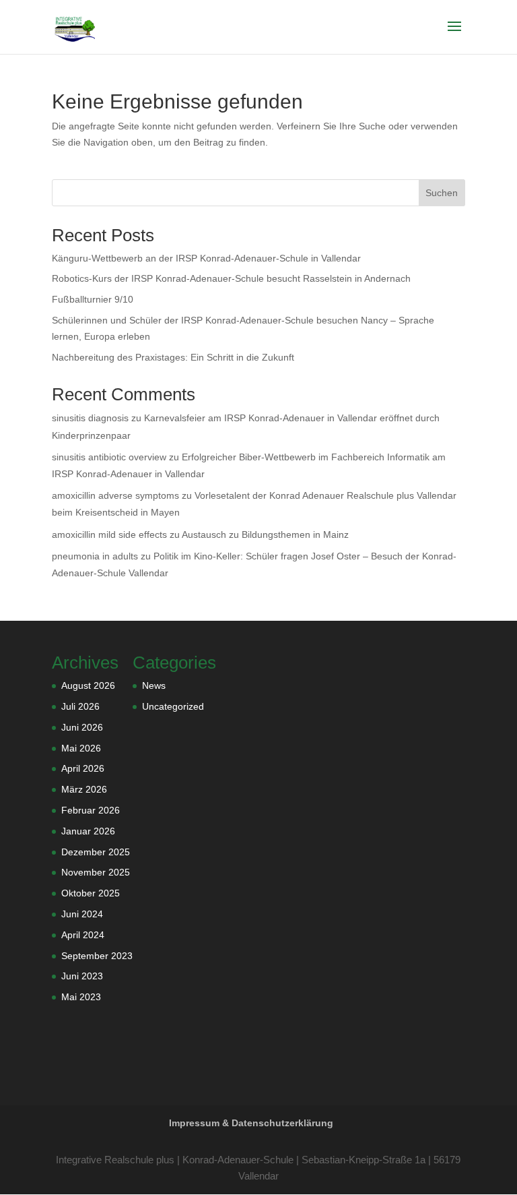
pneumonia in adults (95, 556)
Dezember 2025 (95, 852)
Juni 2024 (82, 914)
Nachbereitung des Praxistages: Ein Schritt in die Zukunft (173, 357)
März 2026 (84, 789)
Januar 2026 (88, 831)
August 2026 (88, 685)
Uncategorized (173, 706)
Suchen (441, 192)
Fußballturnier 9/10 (92, 299)
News (154, 685)
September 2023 (97, 955)
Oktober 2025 (90, 893)
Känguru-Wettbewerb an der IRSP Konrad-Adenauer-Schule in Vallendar (206, 258)
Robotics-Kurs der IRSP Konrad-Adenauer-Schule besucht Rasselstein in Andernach (231, 278)
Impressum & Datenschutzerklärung (251, 1122)
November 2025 (95, 872)
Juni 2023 (82, 976)
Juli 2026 (80, 706)
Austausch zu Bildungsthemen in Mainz (265, 534)
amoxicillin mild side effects (109, 534)
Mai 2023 (81, 996)
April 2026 (82, 768)
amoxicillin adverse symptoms (115, 495)
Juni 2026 (82, 727)
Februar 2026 (90, 810)
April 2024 (82, 934)
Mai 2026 (81, 748)
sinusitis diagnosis (90, 417)
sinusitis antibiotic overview (109, 457)
